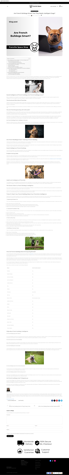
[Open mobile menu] (7, 6)
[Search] (58, 6)
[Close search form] (1, 1)
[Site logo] (35, 6)
